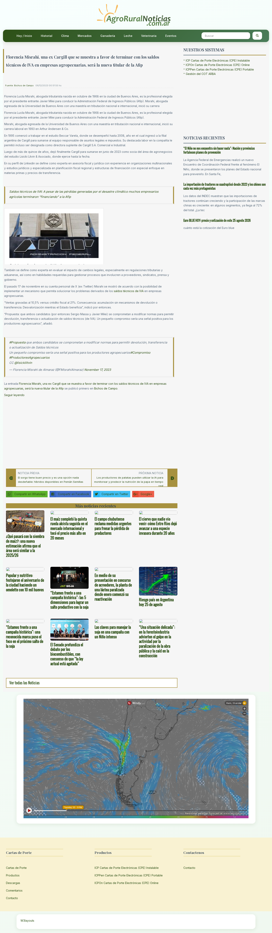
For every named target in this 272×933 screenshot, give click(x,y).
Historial (46, 35)
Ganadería (107, 35)
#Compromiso (140, 352)
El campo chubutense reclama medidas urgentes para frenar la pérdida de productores (113, 526)
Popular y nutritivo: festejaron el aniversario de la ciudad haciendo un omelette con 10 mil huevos (25, 582)
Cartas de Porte (16, 867)
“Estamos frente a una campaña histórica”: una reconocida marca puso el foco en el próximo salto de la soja (24, 637)
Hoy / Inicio (24, 35)
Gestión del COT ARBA (201, 74)
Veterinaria (149, 35)
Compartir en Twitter (115, 494)
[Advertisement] (89, 431)
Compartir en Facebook (73, 494)
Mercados (85, 35)
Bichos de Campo (105, 388)
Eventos (170, 35)
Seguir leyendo (14, 395)
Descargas (13, 883)
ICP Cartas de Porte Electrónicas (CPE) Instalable (218, 60)
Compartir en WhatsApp (30, 494)
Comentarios (14, 890)
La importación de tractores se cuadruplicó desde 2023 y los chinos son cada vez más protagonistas (224, 186)
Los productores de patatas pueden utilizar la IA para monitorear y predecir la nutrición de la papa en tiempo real (128, 482)
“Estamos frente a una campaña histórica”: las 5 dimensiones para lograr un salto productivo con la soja (69, 600)
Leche (128, 35)
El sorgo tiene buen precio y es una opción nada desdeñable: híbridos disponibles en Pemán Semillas (50, 479)
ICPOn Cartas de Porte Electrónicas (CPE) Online (218, 65)
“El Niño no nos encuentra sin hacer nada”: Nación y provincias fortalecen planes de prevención (219, 150)
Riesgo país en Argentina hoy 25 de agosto (156, 602)
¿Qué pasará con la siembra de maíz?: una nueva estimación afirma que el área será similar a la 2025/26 (25, 546)
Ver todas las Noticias (24, 682)
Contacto (12, 898)
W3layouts (27, 920)
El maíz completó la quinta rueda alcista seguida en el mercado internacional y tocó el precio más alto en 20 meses (69, 528)
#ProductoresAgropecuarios (29, 357)
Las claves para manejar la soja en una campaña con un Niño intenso (113, 632)
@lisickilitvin (23, 363)
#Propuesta (17, 342)
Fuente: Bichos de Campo (19, 85)
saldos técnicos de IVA (129, 291)
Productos (13, 875)
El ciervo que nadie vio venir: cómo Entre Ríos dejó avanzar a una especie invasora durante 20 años (158, 526)
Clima (65, 35)
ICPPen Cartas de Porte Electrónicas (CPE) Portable (220, 69)
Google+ (146, 494)
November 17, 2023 (97, 370)
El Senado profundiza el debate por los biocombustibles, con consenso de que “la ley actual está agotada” (66, 654)
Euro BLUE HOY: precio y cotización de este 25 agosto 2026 (217, 220)
